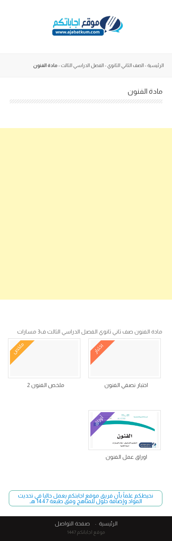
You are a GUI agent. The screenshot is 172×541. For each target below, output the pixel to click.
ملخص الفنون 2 (45, 385)
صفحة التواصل (72, 523)
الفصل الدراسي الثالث (82, 65)
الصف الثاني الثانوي (125, 65)
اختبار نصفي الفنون (126, 385)
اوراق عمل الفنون (126, 457)
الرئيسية (155, 65)
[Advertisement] (86, 214)
